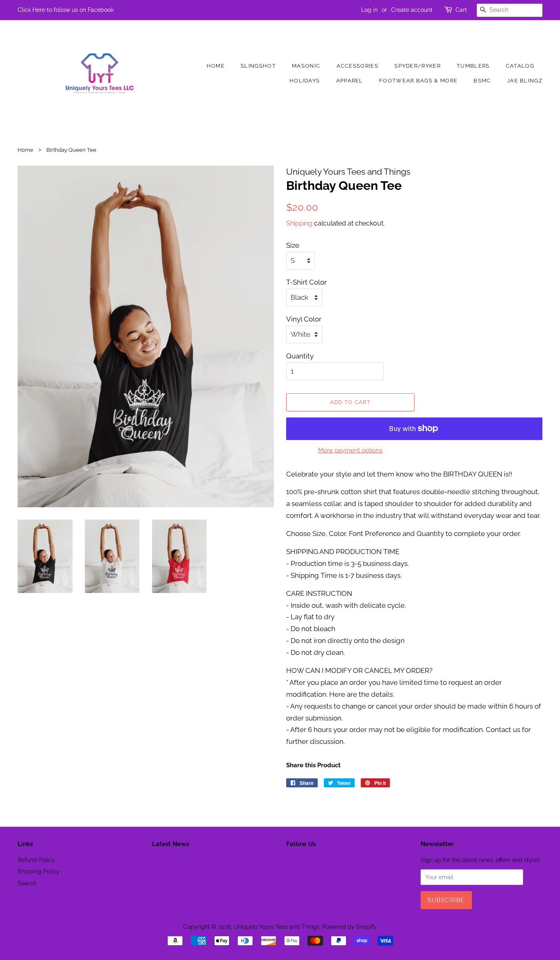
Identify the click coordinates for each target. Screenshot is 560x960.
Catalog (520, 66)
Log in (369, 10)
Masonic (306, 66)
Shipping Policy (38, 871)
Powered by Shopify (349, 926)
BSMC (482, 81)
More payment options (350, 450)
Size (292, 245)
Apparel (349, 81)
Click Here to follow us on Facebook (66, 10)
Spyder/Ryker (417, 66)
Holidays (304, 81)
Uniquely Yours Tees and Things (276, 926)
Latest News (170, 844)
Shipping (299, 223)
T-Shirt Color (306, 282)
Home (216, 66)
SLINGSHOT (258, 66)
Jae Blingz (524, 81)
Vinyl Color (303, 319)
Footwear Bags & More (418, 81)
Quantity (300, 356)
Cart (461, 10)
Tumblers (473, 66)
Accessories (357, 66)
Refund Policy (36, 859)
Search (27, 883)
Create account (412, 10)
